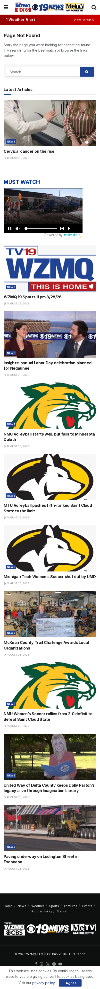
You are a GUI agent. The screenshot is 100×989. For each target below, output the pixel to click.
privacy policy (43, 983)
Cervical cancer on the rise (29, 151)
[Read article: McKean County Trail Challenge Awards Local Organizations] (50, 614)
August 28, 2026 (17, 303)
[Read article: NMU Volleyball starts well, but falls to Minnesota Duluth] (50, 406)
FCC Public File (56, 954)
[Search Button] (94, 7)
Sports (54, 906)
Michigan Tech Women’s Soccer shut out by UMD (50, 576)
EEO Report (77, 954)
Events (87, 906)
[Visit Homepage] (49, 7)
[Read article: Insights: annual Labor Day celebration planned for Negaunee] (50, 334)
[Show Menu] (6, 7)
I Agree (70, 983)
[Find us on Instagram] (54, 964)
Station (62, 911)
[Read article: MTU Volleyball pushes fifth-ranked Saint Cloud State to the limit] (50, 477)
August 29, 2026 (17, 158)
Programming (42, 911)
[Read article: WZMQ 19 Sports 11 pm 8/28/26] (50, 268)
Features (70, 906)
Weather (37, 906)
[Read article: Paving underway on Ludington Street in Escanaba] (50, 828)
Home (8, 906)
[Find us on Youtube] (60, 964)
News (11, 141)
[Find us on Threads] (41, 964)
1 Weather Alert (20, 19)
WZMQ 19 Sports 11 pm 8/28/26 (33, 296)
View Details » (84, 20)
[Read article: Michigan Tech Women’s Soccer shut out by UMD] (50, 548)
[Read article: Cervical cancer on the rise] (50, 123)
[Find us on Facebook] (36, 964)
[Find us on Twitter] (48, 964)
